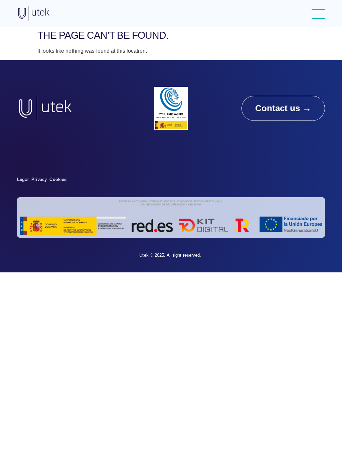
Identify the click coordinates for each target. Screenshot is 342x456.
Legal (23, 179)
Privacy (39, 179)
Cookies (57, 179)
